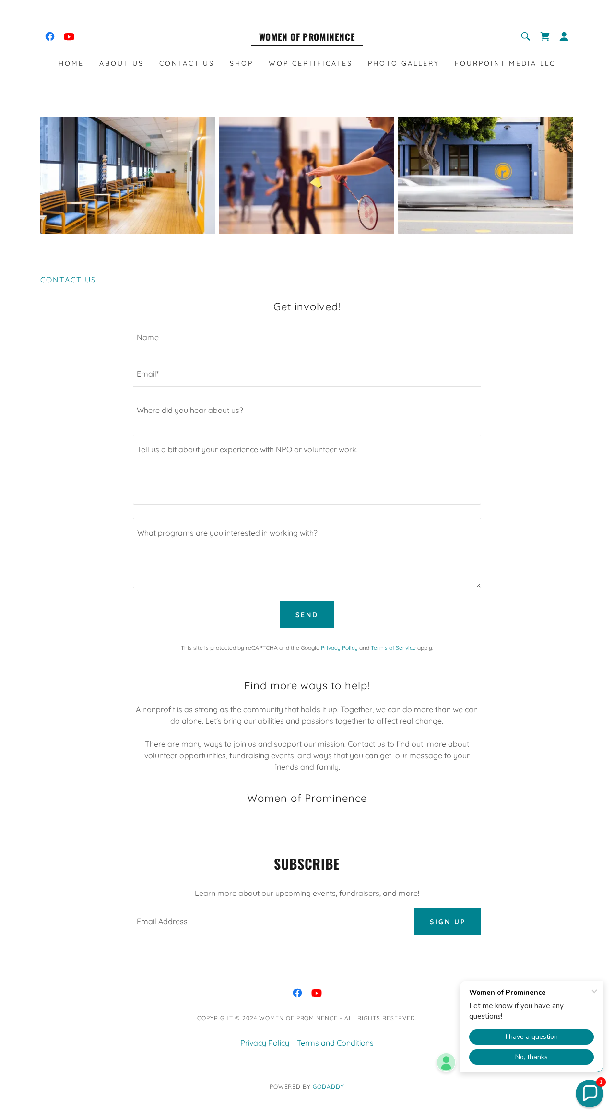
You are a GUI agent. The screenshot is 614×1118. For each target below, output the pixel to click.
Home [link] (71, 63)
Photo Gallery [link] (403, 63)
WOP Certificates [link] (311, 63)
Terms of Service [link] (393, 647)
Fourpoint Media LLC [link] (505, 63)
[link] (49, 36)
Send (307, 615)
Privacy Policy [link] (339, 647)
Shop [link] (241, 63)
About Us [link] (121, 63)
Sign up (448, 922)
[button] (564, 36)
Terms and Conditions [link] (335, 1042)
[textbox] (307, 337)
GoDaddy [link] (328, 1086)
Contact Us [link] (186, 63)
